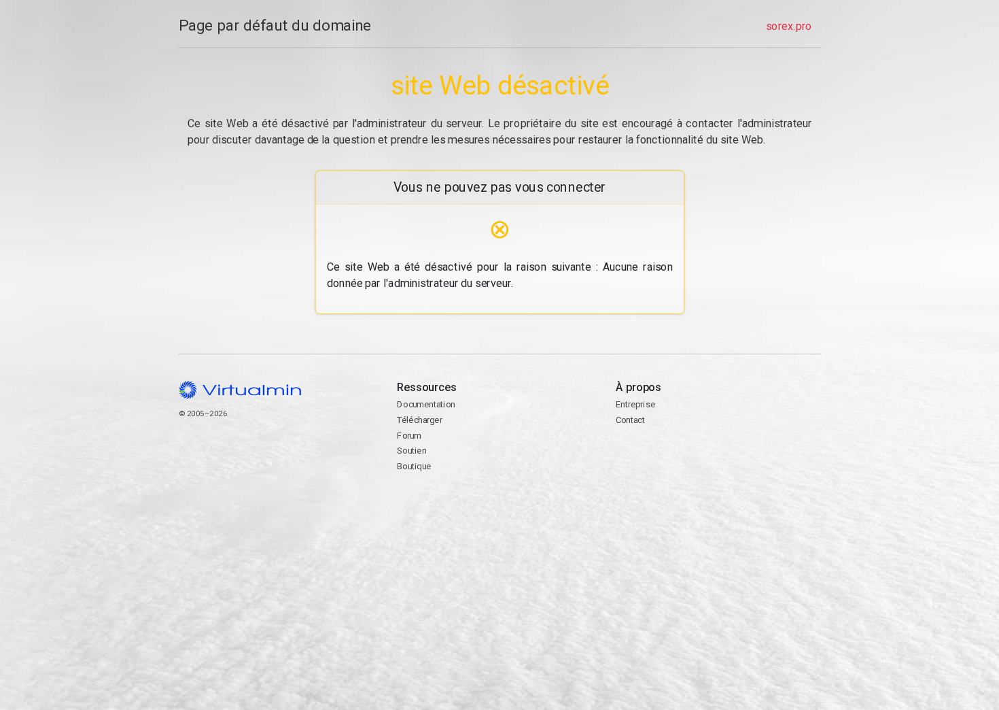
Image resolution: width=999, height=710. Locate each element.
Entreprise (634, 404)
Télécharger (419, 420)
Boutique (414, 466)
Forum (409, 435)
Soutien (411, 450)
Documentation (426, 404)
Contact (667, 463)
